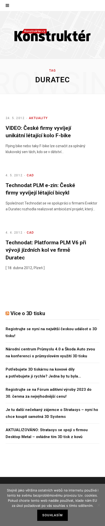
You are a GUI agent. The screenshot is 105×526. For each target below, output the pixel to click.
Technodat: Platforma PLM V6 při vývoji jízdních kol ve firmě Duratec (46, 250)
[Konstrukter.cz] (52, 35)
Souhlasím (52, 515)
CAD (30, 175)
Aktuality (38, 118)
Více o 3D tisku (27, 313)
